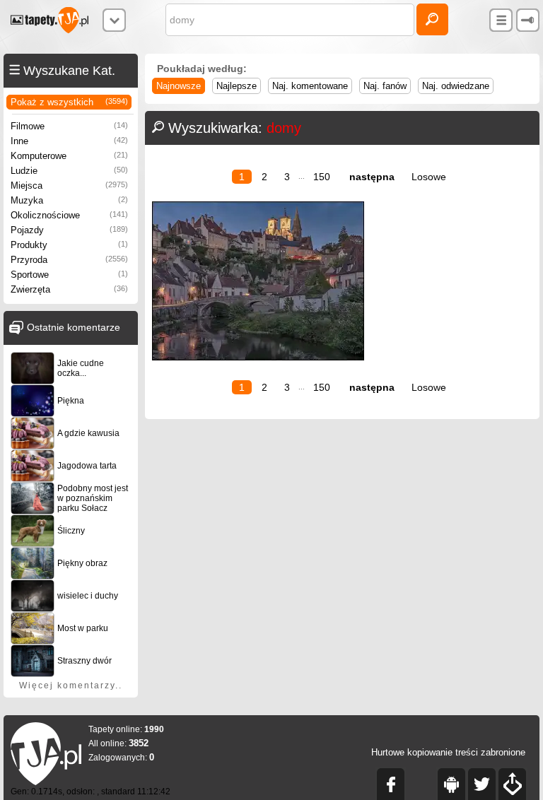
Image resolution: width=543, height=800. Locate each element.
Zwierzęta (69, 289)
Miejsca (69, 185)
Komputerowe (69, 156)
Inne (69, 141)
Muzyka (69, 200)
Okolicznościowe (69, 215)
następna (372, 176)
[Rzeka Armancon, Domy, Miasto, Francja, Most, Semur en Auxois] (258, 357)
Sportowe (69, 274)
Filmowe (69, 126)
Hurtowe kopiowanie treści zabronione (448, 752)
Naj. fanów (385, 86)
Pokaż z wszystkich (69, 102)
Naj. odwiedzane (455, 86)
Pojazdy (69, 230)
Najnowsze (178, 86)
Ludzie (69, 170)
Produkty (69, 245)
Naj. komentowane (310, 86)
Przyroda (69, 259)
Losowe (428, 176)
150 (321, 176)
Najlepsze (236, 86)
